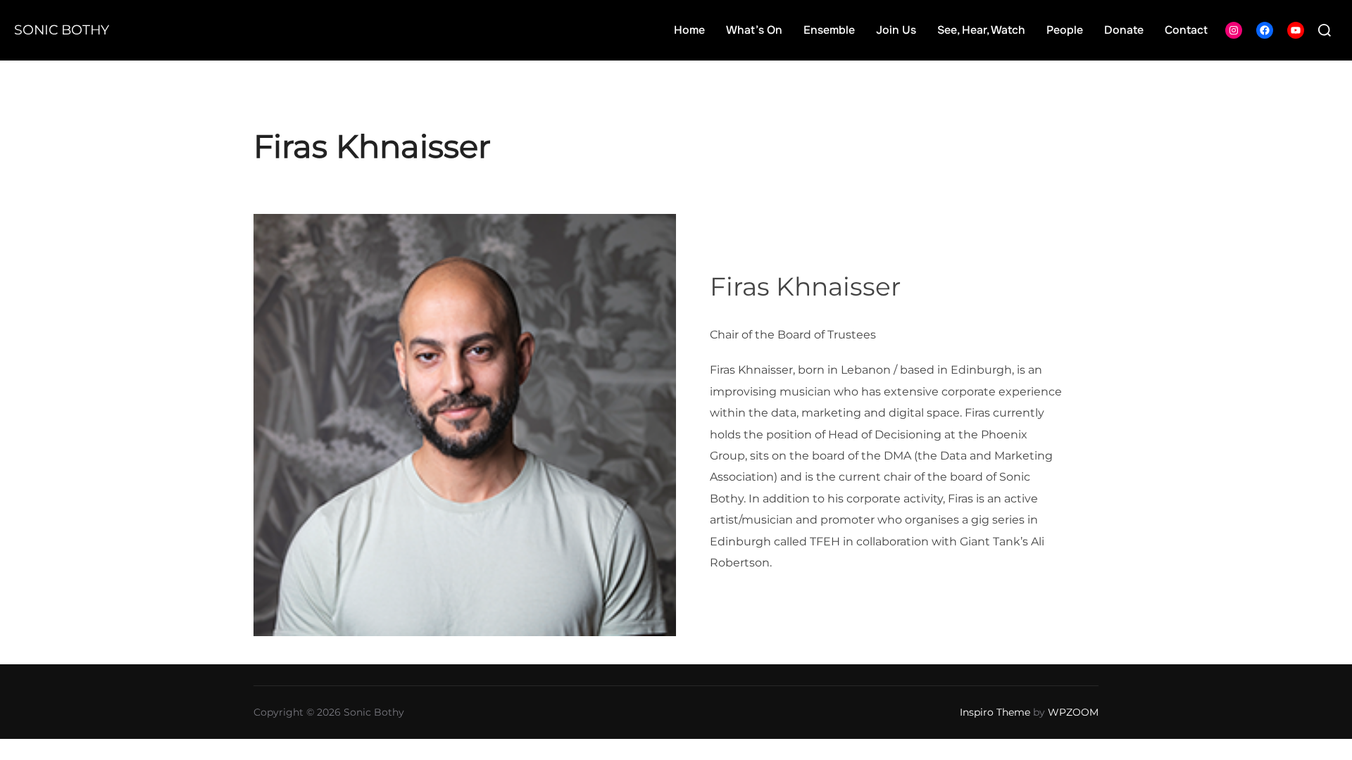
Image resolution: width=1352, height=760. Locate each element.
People (1064, 30)
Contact (1186, 30)
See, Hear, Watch (981, 30)
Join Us (896, 30)
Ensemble (829, 30)
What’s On (754, 30)
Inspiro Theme (995, 712)
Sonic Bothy (61, 30)
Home (689, 30)
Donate (1124, 30)
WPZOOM (1073, 712)
